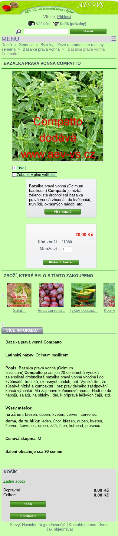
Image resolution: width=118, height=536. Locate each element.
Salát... (19, 310)
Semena (26, 44)
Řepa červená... (51, 310)
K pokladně (28, 516)
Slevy (15, 524)
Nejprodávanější (52, 524)
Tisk (20, 168)
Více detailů (62, 211)
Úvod (102, 524)
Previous (3, 295)
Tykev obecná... (84, 310)
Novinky (29, 524)
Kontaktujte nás (82, 524)
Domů (7, 44)
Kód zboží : (48, 241)
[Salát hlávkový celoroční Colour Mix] (19, 306)
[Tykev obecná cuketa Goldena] (83, 306)
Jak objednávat (59, 529)
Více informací (22, 330)
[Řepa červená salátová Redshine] (51, 306)
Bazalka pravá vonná (41, 49)
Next (3, 324)
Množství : (49, 248)
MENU (59, 39)
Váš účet (43, 24)
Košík (64, 24)
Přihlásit (64, 16)
